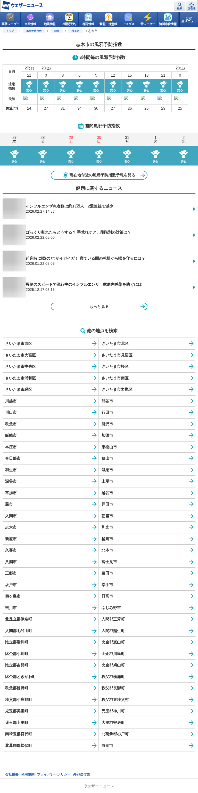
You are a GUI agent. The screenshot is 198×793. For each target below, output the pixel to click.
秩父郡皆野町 (16, 688)
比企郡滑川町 (16, 642)
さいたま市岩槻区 (117, 389)
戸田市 (107, 504)
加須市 (107, 435)
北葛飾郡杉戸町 (115, 734)
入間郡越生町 (113, 630)
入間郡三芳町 (113, 619)
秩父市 (11, 424)
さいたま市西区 (18, 343)
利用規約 (28, 774)
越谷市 (107, 493)
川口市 (11, 412)
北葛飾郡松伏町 (18, 745)
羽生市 (11, 470)
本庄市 (11, 447)
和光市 (107, 527)
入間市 (11, 516)
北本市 (107, 550)
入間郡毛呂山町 (18, 630)
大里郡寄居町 (113, 722)
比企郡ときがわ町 (20, 676)
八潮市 (11, 561)
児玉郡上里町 (16, 722)
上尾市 (107, 481)
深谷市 (11, 481)
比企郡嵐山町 (113, 642)
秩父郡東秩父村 (115, 699)
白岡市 (107, 745)
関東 (56, 30)
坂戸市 (11, 584)
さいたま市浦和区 (20, 378)
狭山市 (107, 458)
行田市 (107, 412)
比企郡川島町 (113, 653)
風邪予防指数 (34, 30)
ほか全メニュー (189, 20)
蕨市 (9, 504)
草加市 (11, 493)
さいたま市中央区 (20, 366)
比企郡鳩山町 (113, 665)
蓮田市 (107, 573)
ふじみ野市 (111, 607)
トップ (10, 30)
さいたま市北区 (115, 343)
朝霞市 (107, 516)
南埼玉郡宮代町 (18, 734)
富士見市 (109, 561)
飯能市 (11, 435)
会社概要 (12, 774)
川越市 (11, 401)
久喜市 (11, 550)
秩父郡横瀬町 (113, 676)
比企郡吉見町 (16, 665)
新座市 (11, 538)
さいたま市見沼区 (117, 355)
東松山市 (109, 447)
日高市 (107, 596)
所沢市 (107, 424)
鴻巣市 (107, 470)
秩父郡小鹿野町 (18, 699)
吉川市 (11, 607)
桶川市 (107, 538)
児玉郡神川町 (113, 711)
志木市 (11, 527)
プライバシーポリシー (54, 774)
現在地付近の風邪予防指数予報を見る (102, 175)
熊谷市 (107, 401)
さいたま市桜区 (115, 366)
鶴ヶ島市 (13, 596)
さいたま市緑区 (18, 389)
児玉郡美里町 (16, 711)
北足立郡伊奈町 (18, 619)
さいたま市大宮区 (20, 355)
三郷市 (11, 573)
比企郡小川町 (16, 653)
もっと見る (99, 306)
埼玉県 (75, 30)
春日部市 (13, 458)
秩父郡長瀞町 (113, 688)
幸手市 (107, 584)
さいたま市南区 (115, 378)
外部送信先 (81, 774)
